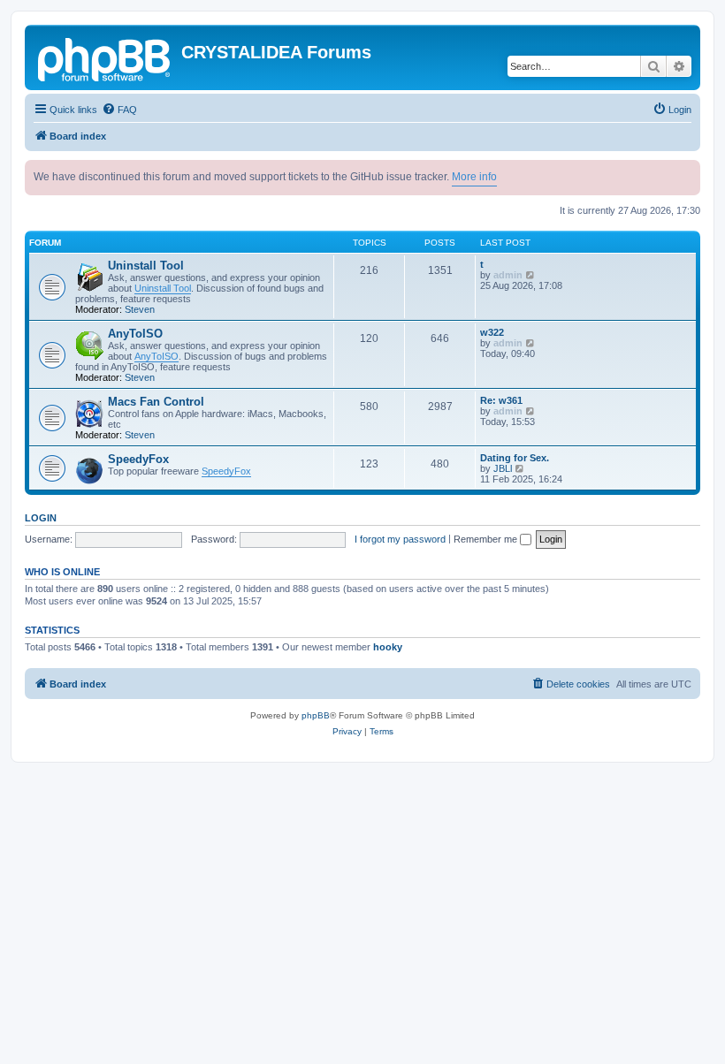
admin (508, 275)
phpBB (315, 715)
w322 (492, 332)
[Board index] (105, 57)
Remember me (487, 539)
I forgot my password (400, 539)
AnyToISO (135, 333)
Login (41, 518)
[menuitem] (119, 109)
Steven (140, 309)
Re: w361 (501, 400)
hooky (387, 647)
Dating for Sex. (514, 457)
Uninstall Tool (146, 265)
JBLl (502, 468)
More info (474, 177)
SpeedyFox (138, 459)
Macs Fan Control (156, 401)
